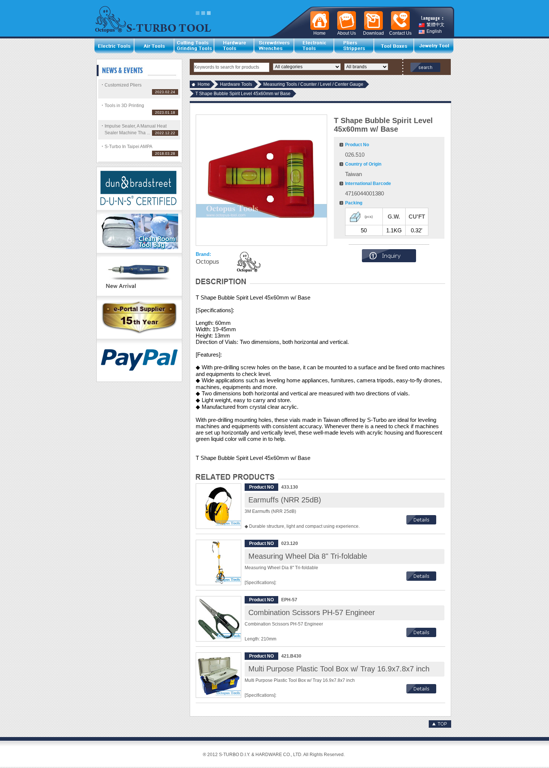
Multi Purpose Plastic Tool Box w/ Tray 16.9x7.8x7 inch (338, 669)
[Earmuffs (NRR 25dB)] (218, 506)
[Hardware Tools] (234, 45)
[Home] (318, 20)
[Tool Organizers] (394, 45)
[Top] (440, 726)
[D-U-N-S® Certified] (139, 208)
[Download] (372, 20)
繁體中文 (435, 24)
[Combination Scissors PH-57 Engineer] (218, 619)
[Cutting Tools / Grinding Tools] (194, 45)
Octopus (207, 261)
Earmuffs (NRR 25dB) (284, 500)
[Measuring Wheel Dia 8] (218, 562)
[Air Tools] (154, 45)
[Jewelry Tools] (434, 45)
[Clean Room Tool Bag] (139, 251)
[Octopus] (248, 262)
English (434, 31)
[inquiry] (389, 260)
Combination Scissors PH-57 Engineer (311, 612)
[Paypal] (139, 380)
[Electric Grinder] (139, 294)
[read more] (421, 523)
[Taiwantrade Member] (139, 337)
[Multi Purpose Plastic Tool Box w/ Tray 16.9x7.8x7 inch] (218, 675)
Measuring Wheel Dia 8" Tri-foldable (307, 556)
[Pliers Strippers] (354, 45)
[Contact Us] (399, 20)
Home (204, 84)
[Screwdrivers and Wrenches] (274, 45)
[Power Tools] (114, 45)
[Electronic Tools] (314, 45)
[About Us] (345, 20)
